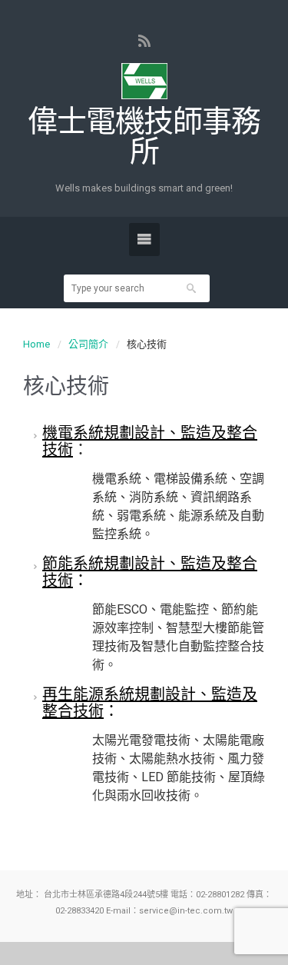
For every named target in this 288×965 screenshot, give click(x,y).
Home (36, 344)
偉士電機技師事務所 (144, 137)
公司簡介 (88, 344)
